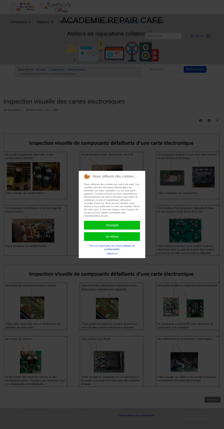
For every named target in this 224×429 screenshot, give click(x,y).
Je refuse (112, 236)
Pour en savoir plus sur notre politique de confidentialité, (112, 247)
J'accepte (112, 225)
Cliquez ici (112, 253)
